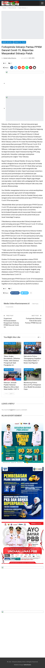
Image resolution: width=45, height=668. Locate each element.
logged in (12, 410)
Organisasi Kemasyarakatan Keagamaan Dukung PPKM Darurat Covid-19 (11, 323)
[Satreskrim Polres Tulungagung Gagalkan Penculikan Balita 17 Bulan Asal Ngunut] (32, 348)
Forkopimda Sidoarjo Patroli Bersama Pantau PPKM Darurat (33, 321)
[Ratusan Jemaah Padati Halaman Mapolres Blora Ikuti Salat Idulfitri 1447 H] (12, 374)
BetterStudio (27, 664)
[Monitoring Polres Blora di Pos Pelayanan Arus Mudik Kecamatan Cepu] (32, 374)
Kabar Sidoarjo (7, 42)
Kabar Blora (8, 369)
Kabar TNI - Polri (20, 42)
